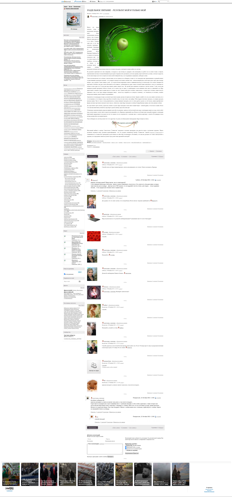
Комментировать (92, 156)
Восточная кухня (69, 178)
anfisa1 (106, 305)
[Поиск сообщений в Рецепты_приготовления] (79, 272)
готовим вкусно (68, 104)
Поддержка (153, 1)
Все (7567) (81, 305)
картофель (67, 120)
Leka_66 (66, 311)
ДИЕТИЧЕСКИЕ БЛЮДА (70, 193)
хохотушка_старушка (110, 162)
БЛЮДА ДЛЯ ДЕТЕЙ (69, 195)
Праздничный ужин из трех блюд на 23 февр (77, 237)
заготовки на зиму (70, 111)
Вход (85, 1)
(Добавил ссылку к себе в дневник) (109, 367)
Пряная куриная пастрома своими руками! (77, 255)
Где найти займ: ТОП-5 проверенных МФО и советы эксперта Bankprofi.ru (74, 49)
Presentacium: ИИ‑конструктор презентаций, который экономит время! (72, 58)
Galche (71, 308)
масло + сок (114, 142)
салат (74, 142)
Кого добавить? (77, 293)
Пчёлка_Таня (76, 322)
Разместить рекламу (209, 491)
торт (68, 150)
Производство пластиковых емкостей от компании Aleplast (72, 76)
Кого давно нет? (68, 293)
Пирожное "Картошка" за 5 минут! (76, 261)
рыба (70, 142)
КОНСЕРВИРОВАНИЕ (70, 187)
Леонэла (106, 286)
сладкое (79, 147)
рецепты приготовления (71, 139)
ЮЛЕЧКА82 (76, 324)
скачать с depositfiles (76, 145)
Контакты (209, 490)
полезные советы (69, 133)
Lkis (70, 311)
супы (82, 148)
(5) (80, 246)
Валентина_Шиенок (69, 319)
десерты (67, 108)
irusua (82, 314)
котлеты (80, 120)
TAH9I (65, 314)
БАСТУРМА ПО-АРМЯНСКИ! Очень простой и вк (77, 243)
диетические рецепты (69, 109)
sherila (68, 317)
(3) (79, 258)
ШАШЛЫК (66, 216)
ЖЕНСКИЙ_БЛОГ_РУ (69, 294)
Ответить (149, 175)
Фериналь (66, 324)
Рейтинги (93, 1)
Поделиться (159, 151)
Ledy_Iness (77, 310)
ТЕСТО (66, 201)
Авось (101, 1)
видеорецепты (75, 98)
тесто (65, 150)
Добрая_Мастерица (77, 290)
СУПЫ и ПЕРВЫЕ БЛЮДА (70, 190)
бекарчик (66, 327)
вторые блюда (69, 102)
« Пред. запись (116, 156)
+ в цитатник (106, 13)
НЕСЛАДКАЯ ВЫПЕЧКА (70, 189)
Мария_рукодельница (69, 295)
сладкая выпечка (70, 147)
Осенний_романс (68, 322)
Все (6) (82, 287)
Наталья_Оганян (76, 320)
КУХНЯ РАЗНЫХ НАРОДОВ (71, 176)
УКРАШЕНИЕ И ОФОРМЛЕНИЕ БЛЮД (73, 206)
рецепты (67, 138)
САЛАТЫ (66, 166)
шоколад (77, 150)
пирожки (71, 131)
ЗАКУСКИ (66, 157)
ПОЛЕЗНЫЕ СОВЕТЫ (69, 168)
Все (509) (81, 37)
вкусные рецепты (75, 100)
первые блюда (67, 129)
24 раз (94, 145)
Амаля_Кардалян (68, 318)
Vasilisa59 (69, 314)
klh (104, 380)
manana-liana (107, 361)
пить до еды (127, 142)
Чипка (70, 324)
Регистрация (79, 1)
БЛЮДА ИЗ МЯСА (68, 160)
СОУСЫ (66, 198)
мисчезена (106, 214)
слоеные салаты (67, 148)
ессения (106, 232)
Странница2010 (68, 298)
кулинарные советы (75, 126)
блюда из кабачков (72, 88)
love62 (74, 315)
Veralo (78, 314)
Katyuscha (76, 309)
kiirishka (66, 315)
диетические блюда (75, 108)
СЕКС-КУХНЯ (67, 222)
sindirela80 (73, 317)
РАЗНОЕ (66, 165)
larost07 (70, 315)
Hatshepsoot (67, 309)
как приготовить (73, 118)
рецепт (74, 136)
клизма (120, 142)
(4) (80, 252)
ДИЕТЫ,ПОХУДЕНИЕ (69, 219)
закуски (67, 113)
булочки (78, 95)
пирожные (75, 131)
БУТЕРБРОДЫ (68, 213)
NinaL (65, 313)
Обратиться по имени (115, 191)
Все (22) (82, 233)
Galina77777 (76, 308)
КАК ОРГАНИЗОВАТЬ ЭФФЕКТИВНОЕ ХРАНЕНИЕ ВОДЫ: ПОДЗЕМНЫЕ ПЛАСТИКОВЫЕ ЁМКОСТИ (73, 67)
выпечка (77, 102)
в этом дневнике (69, 274)
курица (77, 127)
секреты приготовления (72, 144)
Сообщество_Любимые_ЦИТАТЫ (72, 338)
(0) (81, 42)
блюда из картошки (75, 90)
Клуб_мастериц (79, 294)
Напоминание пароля (110, 441)
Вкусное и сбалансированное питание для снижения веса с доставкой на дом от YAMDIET (72, 41)
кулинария (68, 122)
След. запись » (132, 156)
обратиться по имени (121, 162)
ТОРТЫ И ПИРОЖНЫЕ (70, 204)
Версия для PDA (209, 489)
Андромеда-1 (76, 318)
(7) (81, 264)
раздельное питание (96, 142)
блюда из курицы (70, 91)
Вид (155, 2)
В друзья (75, 29)
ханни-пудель (75, 328)
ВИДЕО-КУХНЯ (68, 158)
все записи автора (108, 16)
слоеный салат (75, 148)
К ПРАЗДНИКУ (67, 169)
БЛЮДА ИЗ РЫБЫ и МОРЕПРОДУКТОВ (69, 172)
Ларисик (77, 319)
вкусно (66, 100)
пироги (66, 131)
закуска (79, 111)
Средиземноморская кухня (72, 183)
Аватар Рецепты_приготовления (73, 19)
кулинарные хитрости (69, 127)
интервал (71, 327)
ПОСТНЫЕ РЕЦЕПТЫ (69, 225)
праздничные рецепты (75, 134)
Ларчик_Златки (68, 320)
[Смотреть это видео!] (68, 238)
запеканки (73, 113)
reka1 (65, 317)
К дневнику (124, 156)
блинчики (66, 88)
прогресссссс (77, 327)
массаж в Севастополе (156, 132)
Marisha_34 (79, 311)
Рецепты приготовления (64, 8)
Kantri (72, 309)
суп (79, 148)
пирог (79, 129)
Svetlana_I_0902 (77, 313)
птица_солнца (67, 328)
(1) (79, 240)
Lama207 (72, 310)
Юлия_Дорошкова (68, 325)
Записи (65, 6)
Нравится (152, 151)
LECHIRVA (66, 310)
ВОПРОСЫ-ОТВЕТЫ (69, 226)
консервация (74, 120)
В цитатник (160, 175)
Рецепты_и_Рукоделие (70, 297)
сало (65, 143)
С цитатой (154, 175)
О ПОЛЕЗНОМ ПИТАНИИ (70, 203)
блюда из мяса (73, 93)
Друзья (70, 6)
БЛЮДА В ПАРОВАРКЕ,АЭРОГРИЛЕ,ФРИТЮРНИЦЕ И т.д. (75, 210)
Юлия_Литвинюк (78, 325)
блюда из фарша (72, 95)
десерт (79, 106)
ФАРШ (65, 214)
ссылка (120, 164)
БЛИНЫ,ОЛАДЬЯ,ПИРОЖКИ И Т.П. (73, 174)
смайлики (101, 443)
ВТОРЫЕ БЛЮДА (68, 192)
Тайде (77, 323)
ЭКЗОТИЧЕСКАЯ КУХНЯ (70, 220)
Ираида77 (95, 180)
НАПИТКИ (66, 196)
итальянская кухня (72, 116)
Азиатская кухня (69, 179)
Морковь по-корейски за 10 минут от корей (76, 249)
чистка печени (106, 142)
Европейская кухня (70, 181)
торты (72, 150)
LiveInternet (66, 2)
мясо (81, 128)
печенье (74, 129)
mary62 (78, 315)
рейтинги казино (67, 136)
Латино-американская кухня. (72, 184)
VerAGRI (75, 314)
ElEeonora (66, 308)
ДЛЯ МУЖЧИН (68, 200)
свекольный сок (146, 142)
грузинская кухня (72, 106)
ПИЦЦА (66, 217)
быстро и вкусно (69, 96)
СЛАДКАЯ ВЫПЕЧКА (69, 162)
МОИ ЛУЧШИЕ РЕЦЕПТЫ (70, 186)
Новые (161, 156)
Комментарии (77, 6)
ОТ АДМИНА (67, 223)
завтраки (77, 109)
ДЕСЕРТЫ (66, 163)
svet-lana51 (79, 317)
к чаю (77, 116)
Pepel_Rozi (70, 313)
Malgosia (73, 311)
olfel (81, 315)
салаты (80, 142)
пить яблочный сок (136, 142)
